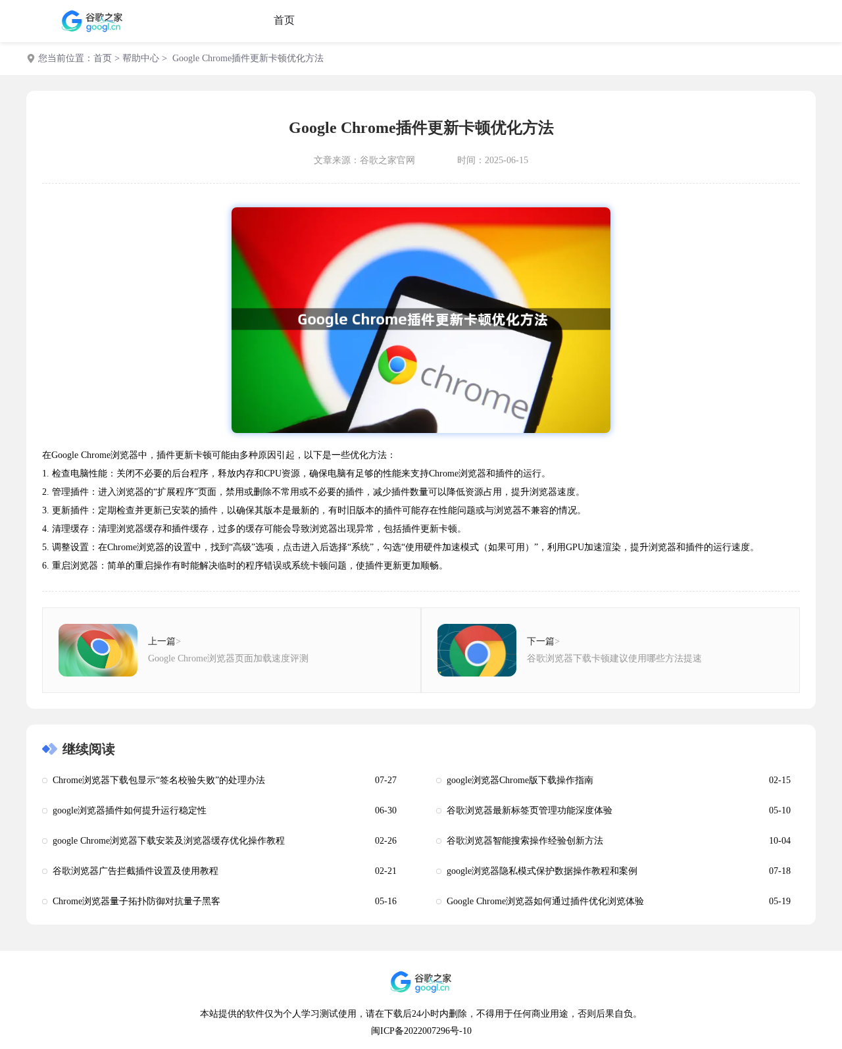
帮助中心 (140, 58)
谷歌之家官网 (387, 160)
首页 (284, 20)
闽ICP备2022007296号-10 (421, 1031)
